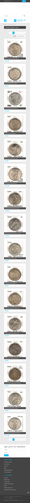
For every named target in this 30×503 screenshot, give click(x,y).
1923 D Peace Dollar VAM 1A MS (12, 333)
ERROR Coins (7, 479)
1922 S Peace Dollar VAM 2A (11, 83)
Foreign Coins (7, 481)
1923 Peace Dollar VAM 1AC (11, 183)
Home (5, 24)
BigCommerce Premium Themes (11, 500)
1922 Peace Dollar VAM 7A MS (11, 408)
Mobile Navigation (5, 20)
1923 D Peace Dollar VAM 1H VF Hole (13, 383)
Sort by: (14, 36)
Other (5, 485)
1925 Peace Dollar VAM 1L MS (11, 158)
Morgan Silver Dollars (9, 483)
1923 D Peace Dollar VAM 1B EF (11, 358)
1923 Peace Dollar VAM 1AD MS (11, 58)
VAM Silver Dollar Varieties (10, 489)
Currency (6, 477)
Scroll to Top (28, 492)
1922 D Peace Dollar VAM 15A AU (12, 308)
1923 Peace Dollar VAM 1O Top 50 (12, 433)
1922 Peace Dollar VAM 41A (11, 283)
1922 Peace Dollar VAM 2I (10, 133)
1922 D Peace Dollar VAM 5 (11, 258)
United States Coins (8, 487)
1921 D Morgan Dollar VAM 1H (11, 108)
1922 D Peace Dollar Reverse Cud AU (13, 233)
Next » (25, 33)
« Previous (10, 33)
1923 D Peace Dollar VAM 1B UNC (12, 208)
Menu (24, 1)
